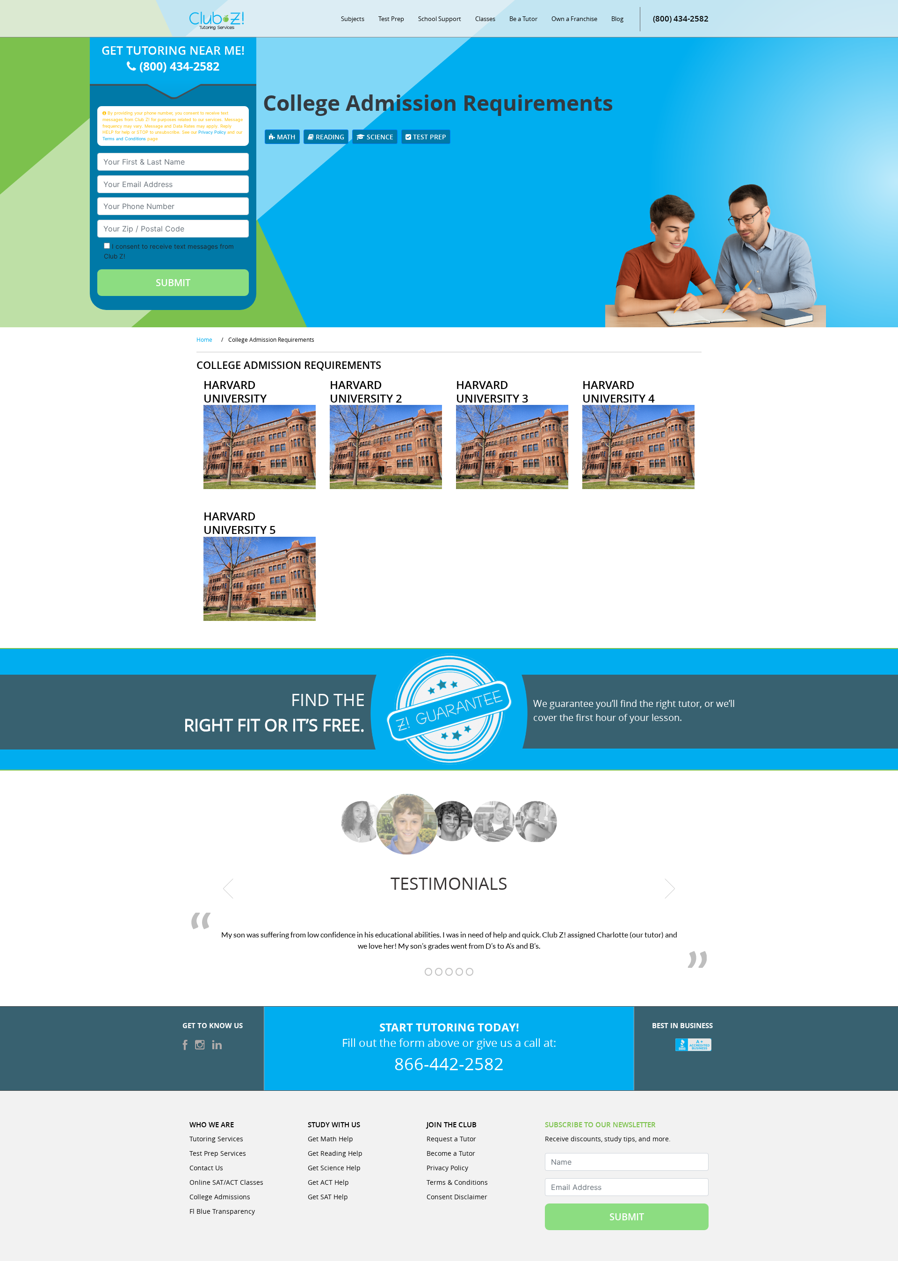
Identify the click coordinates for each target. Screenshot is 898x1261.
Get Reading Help (335, 1153)
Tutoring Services (216, 1138)
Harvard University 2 (366, 391)
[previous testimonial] (228, 888)
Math (285, 136)
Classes (485, 18)
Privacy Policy (212, 132)
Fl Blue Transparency (222, 1211)
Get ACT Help (328, 1182)
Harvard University (235, 391)
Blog (617, 18)
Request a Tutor (451, 1138)
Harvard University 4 (618, 391)
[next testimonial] (670, 888)
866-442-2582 (449, 1063)
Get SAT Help (328, 1196)
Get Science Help (334, 1167)
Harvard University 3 (492, 391)
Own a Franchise (574, 18)
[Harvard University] (259, 446)
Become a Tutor (451, 1153)
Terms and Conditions (124, 138)
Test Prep (391, 18)
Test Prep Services (217, 1153)
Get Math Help (330, 1138)
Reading (329, 136)
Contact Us (206, 1167)
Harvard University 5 (239, 523)
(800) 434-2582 (681, 18)
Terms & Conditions (457, 1182)
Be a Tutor (523, 18)
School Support (439, 18)
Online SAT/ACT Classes (226, 1182)
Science (379, 136)
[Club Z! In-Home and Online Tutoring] (216, 20)
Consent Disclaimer (457, 1196)
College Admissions (219, 1196)
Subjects (352, 18)
